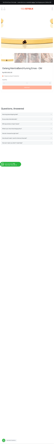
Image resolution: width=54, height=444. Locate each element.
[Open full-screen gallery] (27, 33)
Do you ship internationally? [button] (9, 119)
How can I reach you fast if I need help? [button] (12, 143)
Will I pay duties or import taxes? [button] (10, 124)
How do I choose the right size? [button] (10, 133)
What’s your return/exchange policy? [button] (12, 128)
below (33, 2)
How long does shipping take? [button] (10, 114)
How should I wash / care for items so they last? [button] (14, 138)
